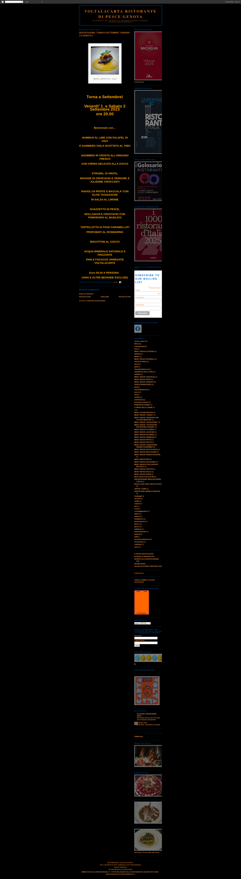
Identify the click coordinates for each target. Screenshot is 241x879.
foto (135, 349)
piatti (136, 367)
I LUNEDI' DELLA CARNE (143, 407)
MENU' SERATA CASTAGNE (144, 432)
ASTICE (137, 397)
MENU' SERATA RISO (142, 459)
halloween (137, 529)
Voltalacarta (138, 736)
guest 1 (137, 524)
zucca (136, 547)
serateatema (138, 542)
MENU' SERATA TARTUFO (143, 469)
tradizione (137, 544)
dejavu (136, 514)
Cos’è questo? (141, 613)
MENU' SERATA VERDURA (144, 382)
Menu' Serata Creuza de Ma (144, 477)
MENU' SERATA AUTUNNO (144, 429)
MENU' (136, 356)
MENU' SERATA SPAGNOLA (144, 359)
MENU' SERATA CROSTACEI (144, 377)
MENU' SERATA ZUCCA (142, 472)
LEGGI (136, 580)
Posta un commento (86, 294)
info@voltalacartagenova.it (120, 874)
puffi (135, 537)
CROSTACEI (138, 400)
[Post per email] (120, 282)
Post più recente (85, 296)
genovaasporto (139, 521)
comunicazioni (139, 346)
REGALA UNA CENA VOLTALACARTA (148, 484)
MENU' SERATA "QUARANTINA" (146, 422)
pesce (136, 392)
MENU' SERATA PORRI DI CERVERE (147, 454)
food (135, 387)
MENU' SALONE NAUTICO (143, 412)
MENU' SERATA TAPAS (142, 379)
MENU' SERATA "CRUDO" (143, 415)
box (135, 506)
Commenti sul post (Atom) (95, 300)
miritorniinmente (140, 531)
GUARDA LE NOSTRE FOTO (144, 556)
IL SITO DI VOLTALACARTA (144, 554)
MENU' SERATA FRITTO (142, 440)
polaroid (137, 534)
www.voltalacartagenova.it (96, 872)
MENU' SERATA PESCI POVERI (145, 452)
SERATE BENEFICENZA (143, 384)
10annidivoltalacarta (141, 369)
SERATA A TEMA (140, 489)
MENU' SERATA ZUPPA (142, 474)
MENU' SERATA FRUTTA (143, 442)
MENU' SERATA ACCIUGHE (144, 351)
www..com (142, 591)
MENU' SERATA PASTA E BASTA (146, 449)
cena (136, 509)
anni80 (136, 501)
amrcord (137, 498)
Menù (136, 344)
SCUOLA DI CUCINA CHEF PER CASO (148, 566)
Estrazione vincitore (141, 402)
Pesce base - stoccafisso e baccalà (148, 724)
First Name (139, 297)
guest (136, 364)
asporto (137, 503)
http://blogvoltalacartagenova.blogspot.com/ (134, 872)
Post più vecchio (125, 296)
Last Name (139, 305)
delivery (137, 516)
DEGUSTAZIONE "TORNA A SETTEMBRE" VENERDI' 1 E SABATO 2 (104, 34)
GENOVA (137, 354)
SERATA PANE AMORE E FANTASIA (147, 491)
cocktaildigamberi (140, 511)
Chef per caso (142, 723)
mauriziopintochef (140, 389)
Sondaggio (138, 496)
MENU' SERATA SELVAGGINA (145, 462)
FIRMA (144, 580)
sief (135, 394)
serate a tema (139, 341)
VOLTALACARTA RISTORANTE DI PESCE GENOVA (120, 13)
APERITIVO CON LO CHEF (143, 372)
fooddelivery (138, 519)
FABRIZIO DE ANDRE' (142, 405)
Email (147, 290)
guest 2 (137, 526)
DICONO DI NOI (139, 564)
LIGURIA (137, 374)
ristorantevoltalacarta (142, 539)
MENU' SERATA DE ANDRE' (144, 434)
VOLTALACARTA (140, 361)
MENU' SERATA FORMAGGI (144, 437)
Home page (105, 296)
